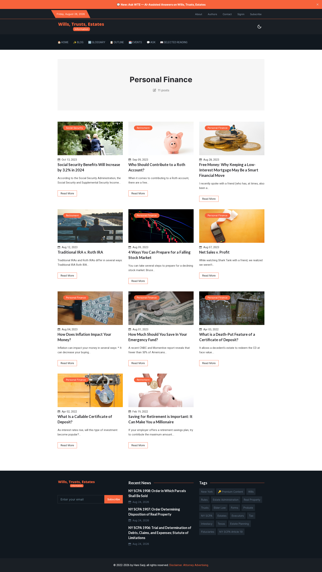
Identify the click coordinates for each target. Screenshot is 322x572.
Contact (227, 14)
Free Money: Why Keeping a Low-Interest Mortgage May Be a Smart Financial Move (228, 170)
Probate (248, 507)
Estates (221, 515)
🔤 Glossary (96, 42)
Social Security (74, 127)
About (198, 14)
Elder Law (220, 507)
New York (207, 491)
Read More (67, 193)
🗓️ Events (135, 42)
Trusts (205, 507)
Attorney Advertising (195, 565)
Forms (234, 507)
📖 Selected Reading (173, 42)
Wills (251, 491)
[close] (318, 4)
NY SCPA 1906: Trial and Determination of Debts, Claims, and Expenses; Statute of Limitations (159, 533)
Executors (238, 515)
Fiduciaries (207, 531)
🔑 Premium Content (230, 491)
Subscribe (256, 14)
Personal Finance (218, 127)
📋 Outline (117, 42)
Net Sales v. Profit (214, 252)
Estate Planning (239, 523)
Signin (240, 14)
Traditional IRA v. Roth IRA (80, 252)
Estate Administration (226, 499)
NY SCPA (206, 515)
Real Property (252, 499)
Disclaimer (175, 565)
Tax (251, 515)
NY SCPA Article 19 (231, 531)
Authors (212, 14)
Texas (221, 523)
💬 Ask (151, 42)
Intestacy (206, 523)
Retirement (143, 127)
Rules (204, 499)
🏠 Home (63, 42)
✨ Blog (78, 42)
